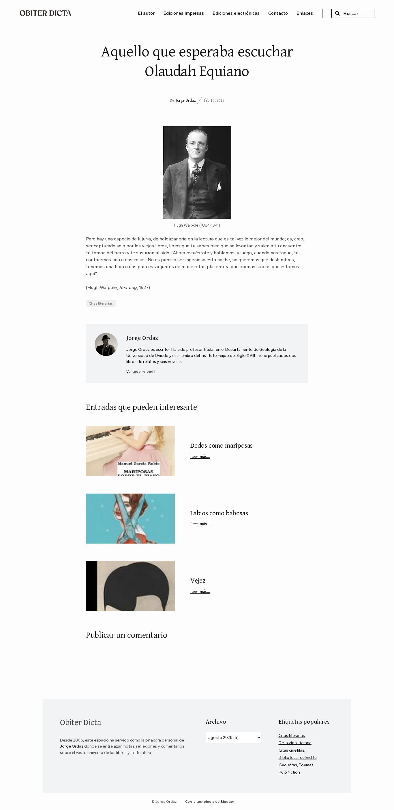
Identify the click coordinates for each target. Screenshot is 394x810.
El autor (146, 13)
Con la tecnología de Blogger (209, 802)
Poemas (306, 765)
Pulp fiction (289, 772)
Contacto (278, 13)
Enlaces (305, 13)
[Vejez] (130, 586)
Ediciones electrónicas (236, 13)
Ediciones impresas (183, 13)
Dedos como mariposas (221, 449)
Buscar (337, 13)
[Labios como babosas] (130, 519)
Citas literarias (101, 303)
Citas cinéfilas (291, 750)
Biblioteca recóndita (298, 757)
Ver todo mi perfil (140, 371)
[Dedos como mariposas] (130, 451)
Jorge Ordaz (186, 100)
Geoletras (288, 765)
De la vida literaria (295, 742)
